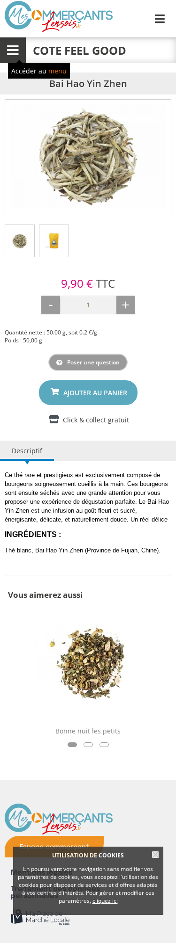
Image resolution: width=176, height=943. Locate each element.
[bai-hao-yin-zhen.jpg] (88, 156)
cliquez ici (105, 901)
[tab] (19, 241)
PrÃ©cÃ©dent (14, 157)
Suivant (161, 157)
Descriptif (27, 450)
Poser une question (93, 362)
